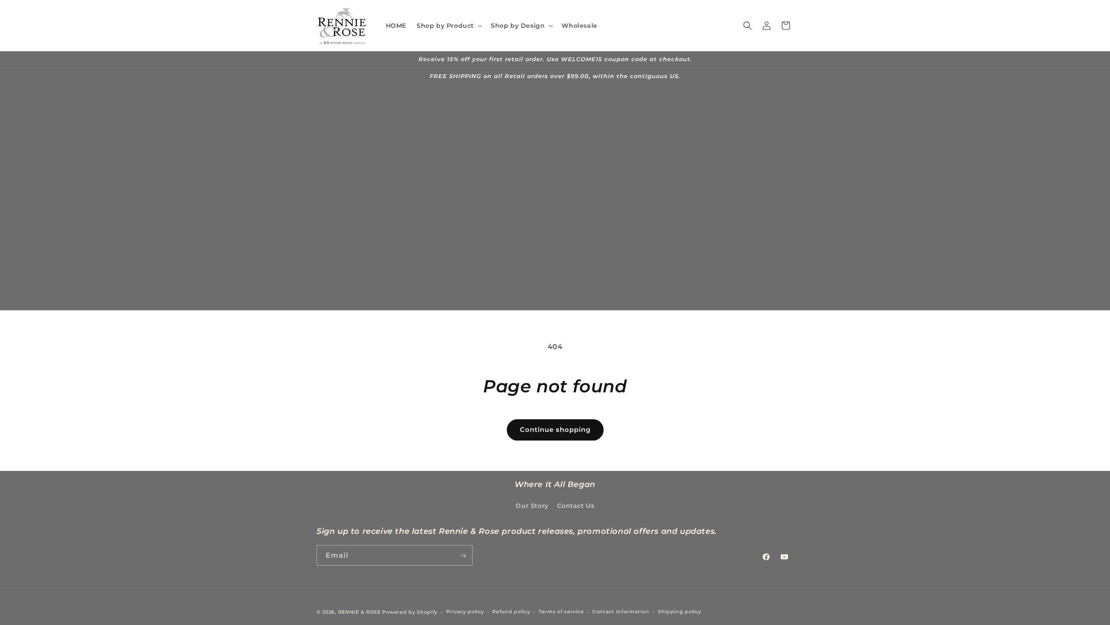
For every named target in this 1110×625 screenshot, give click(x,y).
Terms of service (561, 612)
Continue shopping (555, 429)
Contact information (620, 612)
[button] (448, 25)
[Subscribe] (462, 556)
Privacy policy (465, 612)
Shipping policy (679, 612)
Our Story (532, 506)
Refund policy (511, 612)
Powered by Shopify (409, 612)
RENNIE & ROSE (359, 612)
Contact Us (575, 506)
